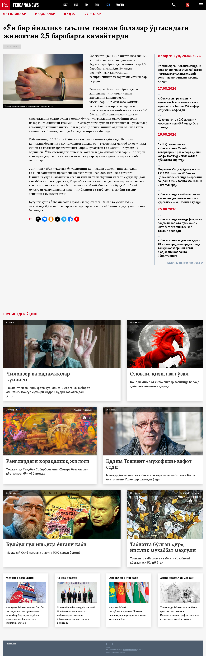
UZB (108, 5)
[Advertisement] (103, 288)
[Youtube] (76, 219)
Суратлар (92, 13)
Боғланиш (11, 643)
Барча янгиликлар (185, 263)
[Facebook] (70, 219)
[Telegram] (63, 219)
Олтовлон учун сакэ (123, 578)
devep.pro (121, 652)
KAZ (65, 5)
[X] (38, 219)
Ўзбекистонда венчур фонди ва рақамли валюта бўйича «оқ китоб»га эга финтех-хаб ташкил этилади (180, 225)
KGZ (76, 5)
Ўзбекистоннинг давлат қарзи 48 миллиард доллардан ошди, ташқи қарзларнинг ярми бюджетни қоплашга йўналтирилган (179, 248)
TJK (86, 5)
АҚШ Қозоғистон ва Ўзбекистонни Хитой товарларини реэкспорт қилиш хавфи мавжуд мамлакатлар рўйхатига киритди (179, 152)
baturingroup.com (130, 650)
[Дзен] (57, 219)
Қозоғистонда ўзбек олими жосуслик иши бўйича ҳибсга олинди (178, 123)
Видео (70, 13)
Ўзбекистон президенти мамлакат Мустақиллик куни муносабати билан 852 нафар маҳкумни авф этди (178, 104)
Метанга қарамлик (20, 578)
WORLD (120, 5)
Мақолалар (45, 13)
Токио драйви (67, 578)
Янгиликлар (14, 13)
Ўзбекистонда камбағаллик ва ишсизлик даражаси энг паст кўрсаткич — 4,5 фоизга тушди (179, 198)
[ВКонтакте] (44, 219)
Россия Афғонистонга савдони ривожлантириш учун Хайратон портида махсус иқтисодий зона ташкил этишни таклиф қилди (180, 73)
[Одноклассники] (51, 219)
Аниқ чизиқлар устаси (177, 578)
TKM (97, 5)
